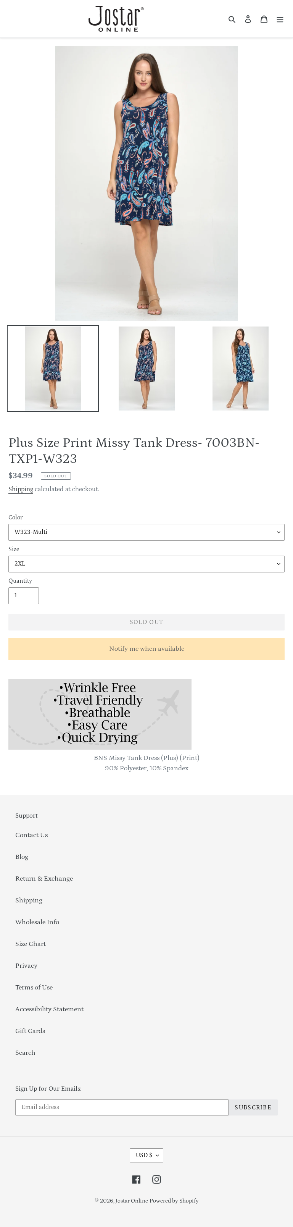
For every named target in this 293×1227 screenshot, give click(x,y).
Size (13, 549)
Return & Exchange (44, 879)
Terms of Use (34, 987)
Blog (21, 857)
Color (15, 517)
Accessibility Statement (49, 1009)
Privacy (26, 966)
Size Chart (30, 944)
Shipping (20, 489)
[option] (53, 370)
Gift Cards (30, 1031)
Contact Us (31, 835)
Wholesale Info (37, 922)
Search (25, 1053)
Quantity (20, 580)
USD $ (144, 1155)
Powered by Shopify (174, 1201)
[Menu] (280, 19)
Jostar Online (132, 1201)
